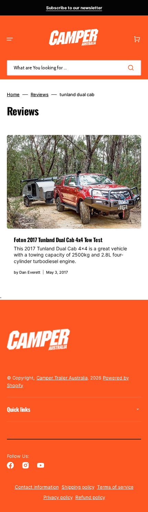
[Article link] (74, 208)
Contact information (37, 487)
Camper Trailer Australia (61, 377)
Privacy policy (58, 497)
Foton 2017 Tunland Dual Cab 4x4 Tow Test (58, 240)
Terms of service (115, 487)
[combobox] (74, 68)
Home (13, 94)
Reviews (40, 94)
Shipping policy (78, 487)
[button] (9, 39)
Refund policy (90, 497)
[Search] (132, 67)
